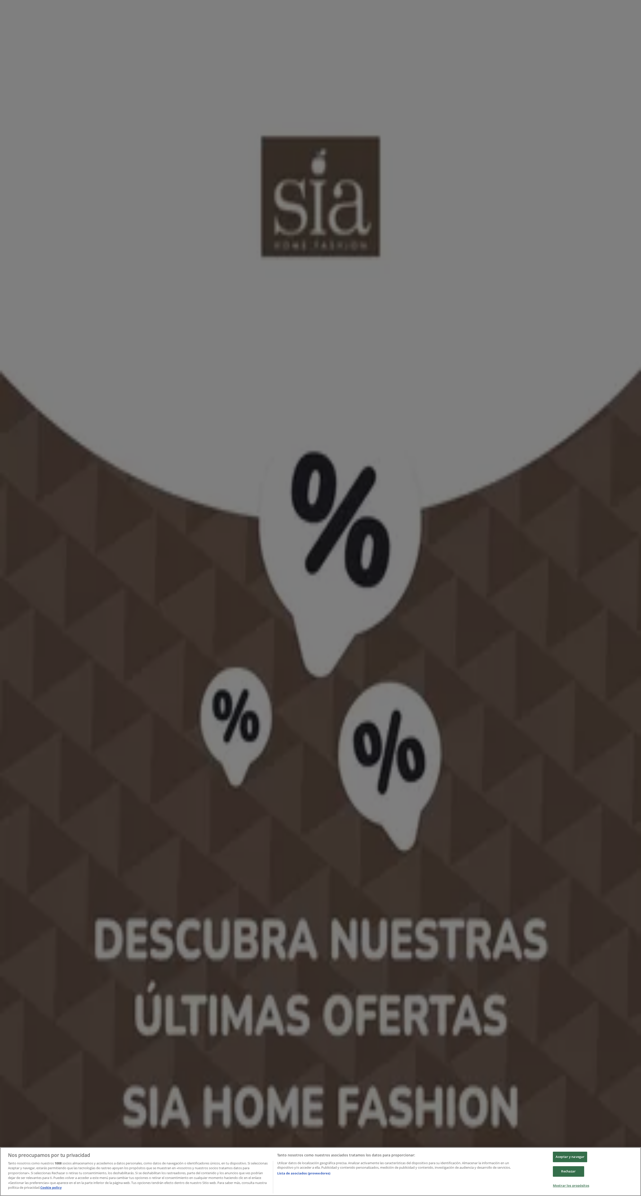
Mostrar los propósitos (571, 1185)
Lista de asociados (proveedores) (303, 1173)
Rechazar (568, 1171)
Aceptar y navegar (570, 1157)
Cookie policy (51, 1187)
